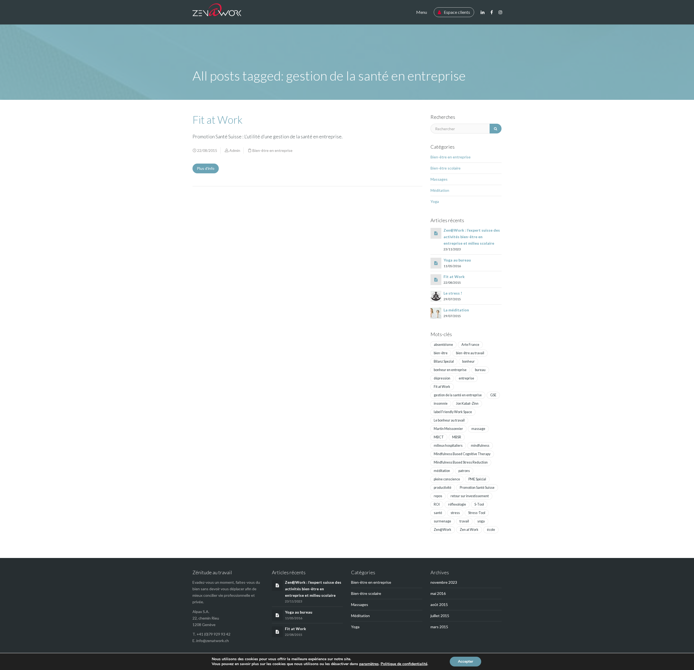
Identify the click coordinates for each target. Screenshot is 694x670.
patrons (464, 471)
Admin (234, 150)
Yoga (434, 201)
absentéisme (443, 345)
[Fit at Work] (436, 279)
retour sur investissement (470, 496)
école (491, 530)
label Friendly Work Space (453, 412)
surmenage (442, 521)
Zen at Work (469, 530)
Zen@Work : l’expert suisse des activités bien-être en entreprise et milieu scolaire (472, 236)
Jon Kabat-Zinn (467, 403)
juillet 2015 (439, 615)
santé (438, 513)
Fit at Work (217, 119)
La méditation (456, 310)
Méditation (439, 190)
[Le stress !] (435, 295)
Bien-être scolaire (445, 168)
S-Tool (479, 504)
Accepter (465, 661)
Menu (421, 12)
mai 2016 (438, 593)
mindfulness (480, 446)
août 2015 (439, 604)
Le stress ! (453, 293)
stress (455, 513)
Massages (439, 179)
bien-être (441, 353)
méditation (442, 471)
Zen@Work (442, 530)
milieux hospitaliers (448, 446)
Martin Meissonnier (448, 429)
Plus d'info (205, 168)
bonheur (468, 361)
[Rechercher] (496, 128)
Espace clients (456, 12)
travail (464, 521)
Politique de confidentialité (404, 663)
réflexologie (457, 504)
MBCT (439, 437)
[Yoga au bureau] (436, 263)
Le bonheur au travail (449, 420)
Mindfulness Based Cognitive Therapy (462, 454)
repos (438, 496)
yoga (481, 521)
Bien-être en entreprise (272, 150)
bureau (480, 370)
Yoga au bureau (457, 260)
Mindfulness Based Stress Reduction (461, 462)
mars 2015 (439, 626)
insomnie (441, 403)
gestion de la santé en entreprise (458, 395)
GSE (493, 395)
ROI (437, 504)
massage (478, 429)
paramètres (369, 664)
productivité (442, 488)
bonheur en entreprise (450, 370)
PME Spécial (477, 479)
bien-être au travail (470, 353)
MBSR (456, 437)
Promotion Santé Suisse (477, 488)
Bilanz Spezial (444, 361)
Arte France (470, 345)
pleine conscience (447, 479)
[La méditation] (435, 312)
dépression (442, 378)
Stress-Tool (476, 513)
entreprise (466, 378)
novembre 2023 (443, 582)
